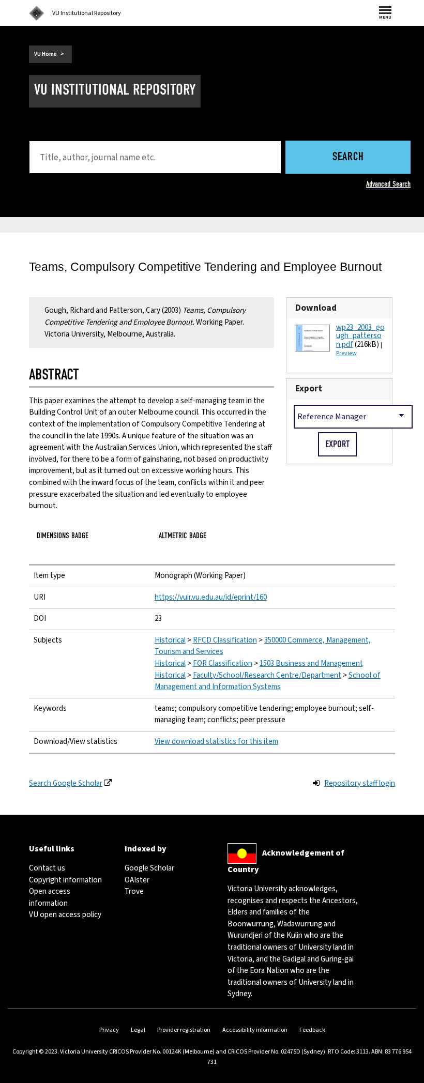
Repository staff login (359, 783)
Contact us (47, 868)
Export (308, 388)
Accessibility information (254, 1030)
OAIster (137, 880)
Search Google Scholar (65, 783)
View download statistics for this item (216, 741)
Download (316, 307)
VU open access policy (65, 914)
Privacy (109, 1030)
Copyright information (65, 880)
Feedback (312, 1030)
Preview (346, 353)
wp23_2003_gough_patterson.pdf (360, 336)
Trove (134, 891)
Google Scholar (149, 868)
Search (348, 157)
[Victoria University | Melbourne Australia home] (36, 13)
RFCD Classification (225, 640)
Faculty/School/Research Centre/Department (267, 675)
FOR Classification (222, 663)
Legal (138, 1030)
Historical (170, 640)
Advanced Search (388, 184)
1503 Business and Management (311, 663)
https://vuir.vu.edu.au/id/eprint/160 (211, 597)
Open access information (49, 897)
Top (405, 1075)
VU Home (45, 54)
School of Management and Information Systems (268, 681)
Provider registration (183, 1030)
